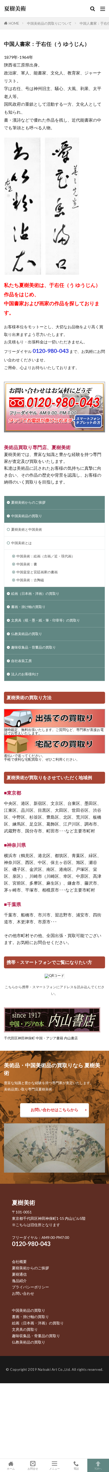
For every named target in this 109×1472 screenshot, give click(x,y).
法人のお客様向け (25, 674)
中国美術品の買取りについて (49, 23)
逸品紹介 (19, 1280)
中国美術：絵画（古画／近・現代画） (45, 556)
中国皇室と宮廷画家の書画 (37, 572)
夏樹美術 (23, 1202)
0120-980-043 (31, 1243)
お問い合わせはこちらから (54, 1109)
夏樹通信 (19, 1274)
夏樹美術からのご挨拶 (28, 502)
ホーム (11, 1468)
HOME (14, 23)
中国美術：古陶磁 (30, 580)
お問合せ (33, 1468)
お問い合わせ (23, 1293)
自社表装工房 (21, 661)
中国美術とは (21, 543)
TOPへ (98, 1468)
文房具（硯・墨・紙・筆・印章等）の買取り (45, 620)
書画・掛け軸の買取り (28, 607)
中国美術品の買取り (26, 516)
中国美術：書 (26, 564)
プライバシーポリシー (30, 1287)
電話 (76, 1468)
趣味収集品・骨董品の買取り (33, 647)
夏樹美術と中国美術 (26, 529)
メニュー (54, 1468)
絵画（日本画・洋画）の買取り (35, 593)
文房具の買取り (25, 1329)
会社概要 (19, 1261)
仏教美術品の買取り (26, 634)
